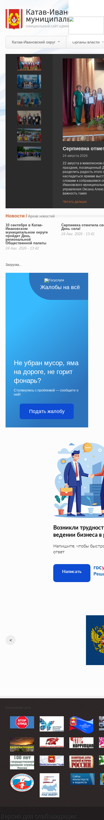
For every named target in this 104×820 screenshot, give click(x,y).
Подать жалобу (47, 411)
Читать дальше (75, 202)
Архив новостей (41, 216)
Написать (72, 571)
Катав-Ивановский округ (33, 42)
